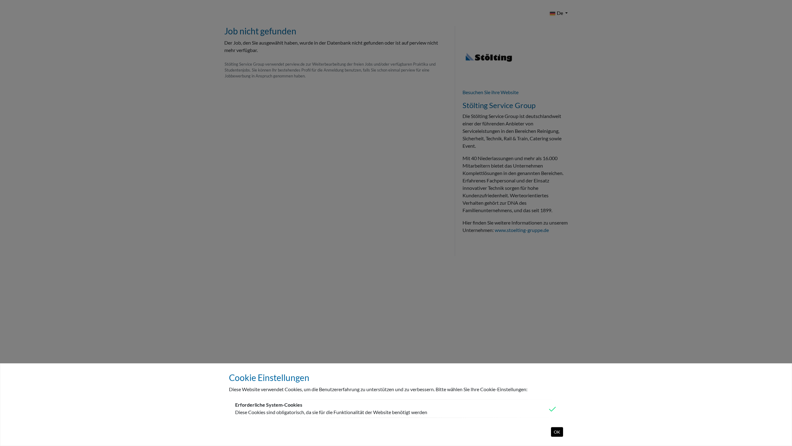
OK (557, 432)
